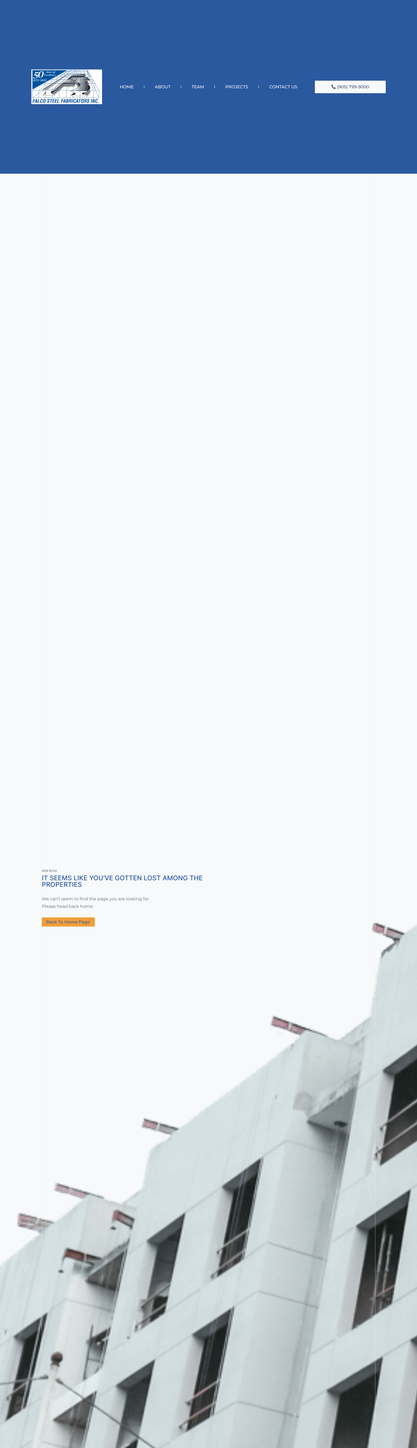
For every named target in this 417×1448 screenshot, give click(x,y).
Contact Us (283, 86)
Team (198, 86)
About (163, 86)
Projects (236, 86)
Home (127, 86)
